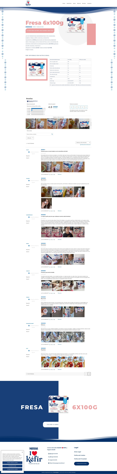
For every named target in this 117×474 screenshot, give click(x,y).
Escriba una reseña (40, 26)
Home (64, 3)
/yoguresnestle (53, 460)
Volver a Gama (52, 424)
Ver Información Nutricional (37, 55)
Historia (79, 3)
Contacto (89, 3)
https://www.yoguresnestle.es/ (57, 463)
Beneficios (69, 3)
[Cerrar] (22, 452)
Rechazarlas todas (12, 466)
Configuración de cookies (82, 463)
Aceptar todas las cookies (12, 462)
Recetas (84, 3)
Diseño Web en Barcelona (64, 472)
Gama (74, 3)
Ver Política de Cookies (10, 460)
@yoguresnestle (54, 454)
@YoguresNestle (54, 457)
